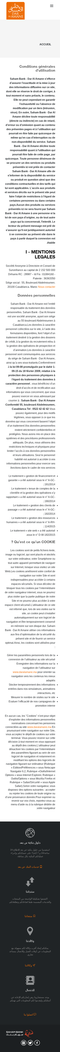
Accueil (45, 44)
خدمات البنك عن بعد (29, 866)
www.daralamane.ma (25, 672)
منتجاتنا (29, 916)
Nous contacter (46, 286)
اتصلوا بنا (29, 1014)
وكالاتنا (29, 965)
